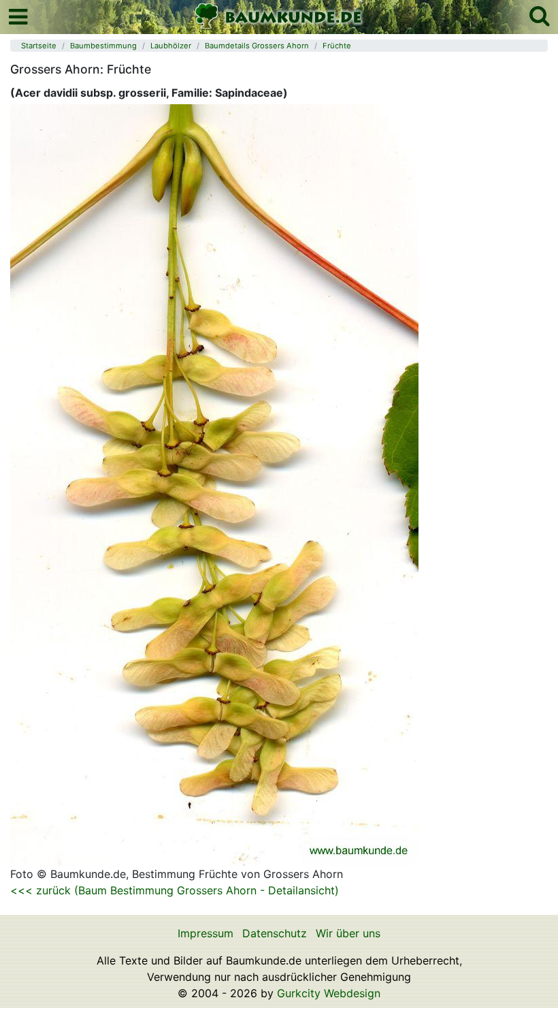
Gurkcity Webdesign (328, 993)
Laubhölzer (170, 45)
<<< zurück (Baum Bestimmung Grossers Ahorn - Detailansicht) (174, 890)
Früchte (337, 45)
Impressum (205, 933)
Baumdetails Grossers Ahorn (257, 45)
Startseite (38, 45)
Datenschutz (274, 933)
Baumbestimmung (103, 45)
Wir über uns (348, 933)
